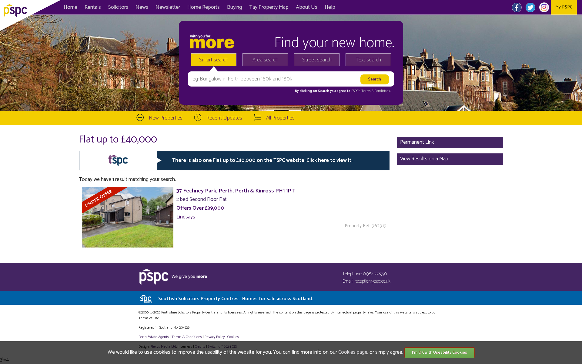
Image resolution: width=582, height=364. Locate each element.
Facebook (516, 7)
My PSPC (563, 7)
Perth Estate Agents (154, 337)
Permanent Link (417, 142)
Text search (368, 59)
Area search (265, 59)
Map (269, 7)
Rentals (93, 7)
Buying (234, 7)
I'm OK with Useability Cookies (439, 352)
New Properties (165, 118)
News (141, 7)
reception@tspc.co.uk (372, 281)
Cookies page (352, 352)
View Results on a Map (424, 159)
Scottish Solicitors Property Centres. (235, 299)
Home (70, 7)
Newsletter (168, 7)
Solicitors (118, 7)
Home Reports (203, 7)
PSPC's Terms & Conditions (370, 91)
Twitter (530, 7)
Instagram (544, 7)
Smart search (213, 59)
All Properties (280, 118)
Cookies (233, 337)
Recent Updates (224, 118)
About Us (306, 7)
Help (330, 7)
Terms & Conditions (187, 337)
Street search (317, 59)
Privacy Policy (215, 337)
